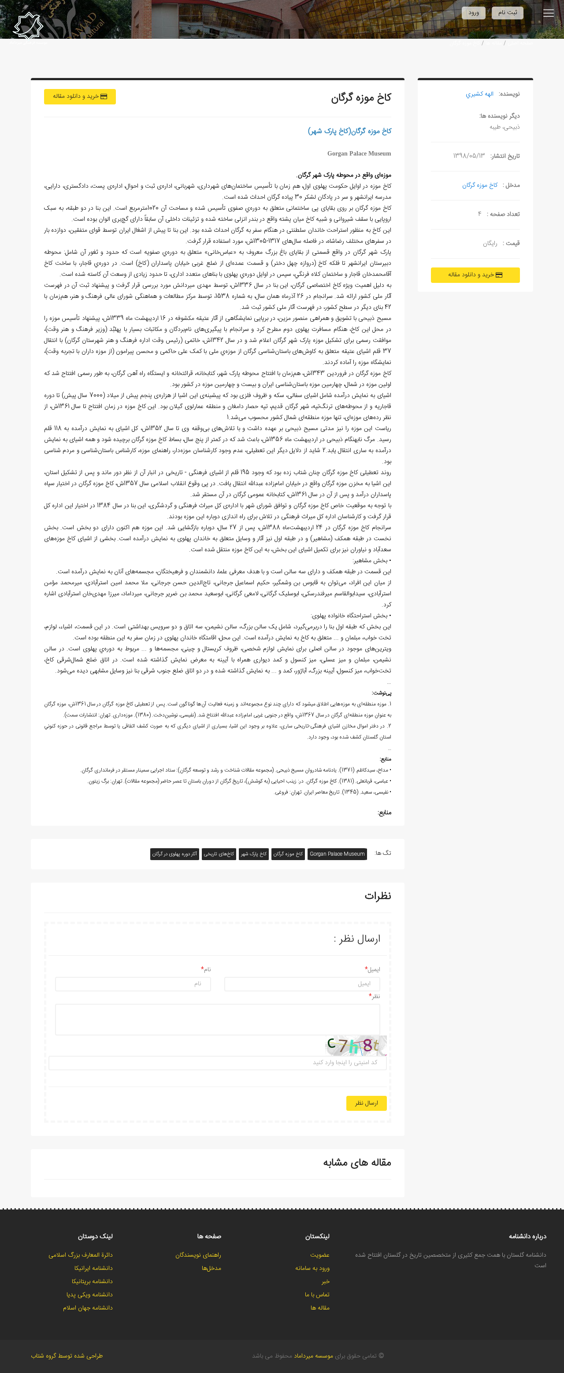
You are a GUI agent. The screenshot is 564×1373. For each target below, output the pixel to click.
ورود (473, 12)
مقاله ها (494, 43)
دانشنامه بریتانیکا (92, 1282)
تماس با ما (317, 1295)
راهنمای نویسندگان (198, 1255)
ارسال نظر (366, 1103)
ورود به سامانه (312, 1268)
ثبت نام (507, 12)
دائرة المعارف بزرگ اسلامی (80, 1255)
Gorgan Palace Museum (337, 854)
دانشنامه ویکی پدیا (90, 1295)
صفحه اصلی (520, 43)
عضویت (320, 1255)
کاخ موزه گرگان (288, 854)
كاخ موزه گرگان (464, 43)
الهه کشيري (480, 94)
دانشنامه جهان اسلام (88, 1308)
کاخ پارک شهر (254, 854)
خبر (326, 1282)
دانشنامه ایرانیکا (93, 1268)
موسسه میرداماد (313, 1356)
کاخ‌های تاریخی (219, 854)
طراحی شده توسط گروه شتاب (67, 1356)
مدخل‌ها (211, 1268)
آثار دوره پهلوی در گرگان (174, 854)
